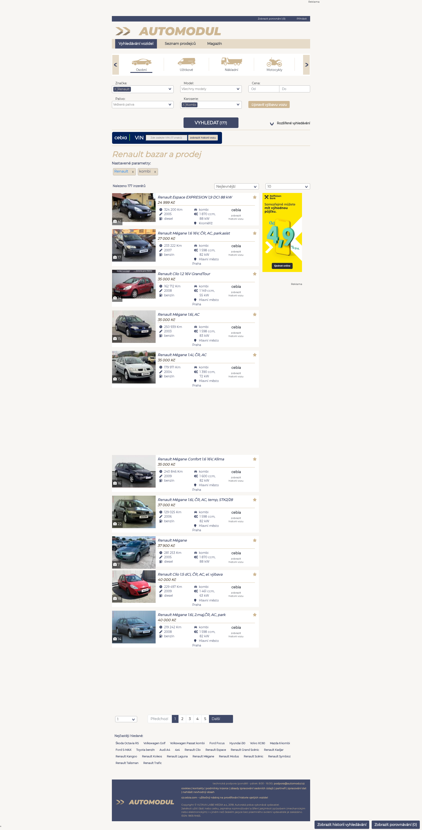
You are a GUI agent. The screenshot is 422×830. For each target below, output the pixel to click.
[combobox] (143, 89)
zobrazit (236, 217)
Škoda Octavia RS (127, 743)
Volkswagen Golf (154, 743)
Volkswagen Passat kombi (187, 743)
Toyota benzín (145, 749)
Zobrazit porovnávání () (396, 825)
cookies (186, 788)
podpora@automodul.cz (289, 783)
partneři (281, 788)
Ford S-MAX (123, 749)
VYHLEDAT (211, 122)
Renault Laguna (177, 756)
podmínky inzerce (217, 788)
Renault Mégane (203, 756)
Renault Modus (229, 756)
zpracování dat (297, 788)
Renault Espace (216, 749)
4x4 (177, 749)
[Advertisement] (185, 422)
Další (216, 719)
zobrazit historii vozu (203, 137)
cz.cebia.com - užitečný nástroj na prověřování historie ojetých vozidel (224, 797)
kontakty (198, 788)
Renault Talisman (127, 763)
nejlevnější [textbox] (225, 186)
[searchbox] (139, 89)
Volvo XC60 (257, 743)
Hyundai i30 (237, 743)
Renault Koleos (152, 756)
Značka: (121, 83)
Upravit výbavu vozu (269, 105)
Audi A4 (165, 749)
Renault (121, 171)
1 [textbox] (117, 719)
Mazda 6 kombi (280, 743)
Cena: (256, 83)
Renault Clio (193, 749)
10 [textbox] (269, 186)
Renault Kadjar (274, 749)
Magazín (214, 43)
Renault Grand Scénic (245, 749)
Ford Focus (217, 743)
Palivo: (120, 99)
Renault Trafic (152, 763)
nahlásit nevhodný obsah (199, 792)
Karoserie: (191, 99)
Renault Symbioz (279, 756)
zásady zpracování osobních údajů (252, 788)
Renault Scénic (253, 756)
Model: (189, 83)
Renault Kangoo (126, 756)
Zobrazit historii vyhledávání (341, 825)
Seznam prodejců (180, 43)
